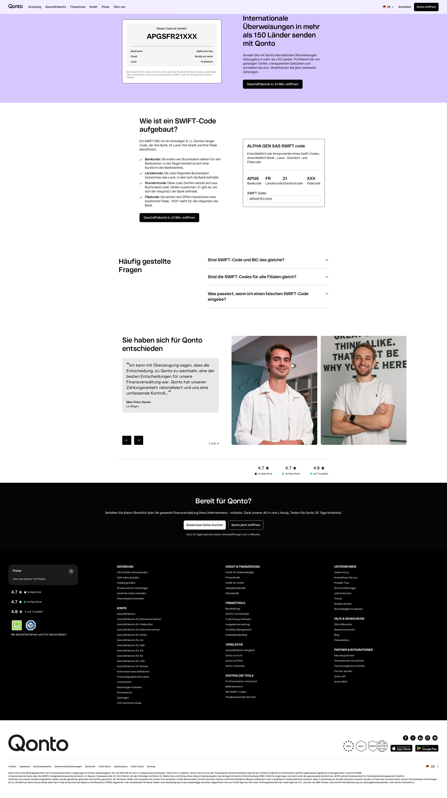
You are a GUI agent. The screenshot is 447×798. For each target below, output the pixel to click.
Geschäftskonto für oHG (131, 661)
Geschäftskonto (126, 614)
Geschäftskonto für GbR (131, 645)
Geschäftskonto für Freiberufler (135, 624)
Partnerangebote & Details (349, 666)
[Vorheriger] (126, 440)
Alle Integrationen (344, 655)
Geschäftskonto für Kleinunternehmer (138, 629)
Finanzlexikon (341, 640)
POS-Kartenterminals (129, 703)
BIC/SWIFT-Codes (236, 691)
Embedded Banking (236, 634)
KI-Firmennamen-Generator (241, 681)
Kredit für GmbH (235, 582)
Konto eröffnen (426, 7)
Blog (336, 634)
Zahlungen (123, 697)
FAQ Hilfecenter (343, 624)
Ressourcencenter (344, 629)
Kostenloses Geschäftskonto (133, 671)
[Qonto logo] (15, 6)
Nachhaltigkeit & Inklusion (348, 609)
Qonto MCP (340, 681)
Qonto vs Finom (234, 660)
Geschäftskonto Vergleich (240, 650)
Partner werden (343, 671)
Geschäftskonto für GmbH (132, 634)
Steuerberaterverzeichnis (349, 660)
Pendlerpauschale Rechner (241, 697)
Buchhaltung (233, 608)
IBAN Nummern (234, 686)
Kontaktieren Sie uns (345, 577)
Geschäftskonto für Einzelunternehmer (139, 619)
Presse (338, 598)
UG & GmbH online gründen (132, 572)
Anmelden (404, 7)
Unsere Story (341, 572)
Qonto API (340, 676)
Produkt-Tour (341, 582)
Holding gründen (126, 582)
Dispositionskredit (236, 588)
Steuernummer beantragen (132, 588)
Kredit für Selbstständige (240, 572)
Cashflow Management (239, 629)
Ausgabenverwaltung (238, 624)
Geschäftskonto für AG (130, 650)
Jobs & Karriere (342, 593)
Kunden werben (343, 603)
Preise (17, 571)
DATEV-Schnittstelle (237, 614)
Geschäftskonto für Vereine (132, 666)
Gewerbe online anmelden (131, 593)
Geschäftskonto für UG (130, 640)
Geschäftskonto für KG (130, 655)
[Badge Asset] (405, 738)
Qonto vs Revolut (235, 666)
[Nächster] (138, 440)
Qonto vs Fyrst (234, 655)
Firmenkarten (124, 692)
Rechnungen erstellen (129, 687)
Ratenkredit (232, 593)
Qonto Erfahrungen (345, 588)
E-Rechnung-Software (238, 619)
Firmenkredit (233, 577)
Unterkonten (124, 682)
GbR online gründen (128, 577)
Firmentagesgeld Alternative (133, 676)
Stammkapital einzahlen (130, 598)
